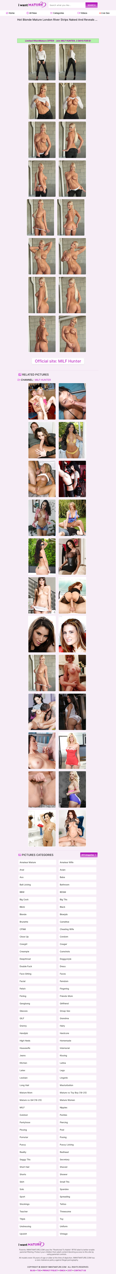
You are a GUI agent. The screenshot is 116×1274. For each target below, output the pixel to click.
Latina (63, 1063)
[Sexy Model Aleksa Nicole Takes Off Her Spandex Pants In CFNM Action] (42, 634)
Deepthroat (25, 959)
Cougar (63, 944)
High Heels (25, 1040)
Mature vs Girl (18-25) (31, 1100)
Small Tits (64, 1181)
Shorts (23, 1174)
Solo (22, 1189)
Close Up (24, 936)
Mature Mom (26, 1092)
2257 (69, 1270)
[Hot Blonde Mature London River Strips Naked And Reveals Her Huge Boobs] (42, 673)
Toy (61, 1219)
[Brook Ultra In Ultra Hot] (72, 828)
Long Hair (24, 1085)
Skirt (22, 1181)
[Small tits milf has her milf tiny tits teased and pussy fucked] (42, 440)
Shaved (63, 1167)
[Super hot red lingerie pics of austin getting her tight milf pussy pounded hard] (72, 634)
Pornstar (24, 1137)
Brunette (24, 921)
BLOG (32, 1270)
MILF (22, 1107)
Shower (63, 1174)
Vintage (64, 1233)
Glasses (24, 1011)
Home (11, 13)
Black (62, 907)
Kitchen (23, 1063)
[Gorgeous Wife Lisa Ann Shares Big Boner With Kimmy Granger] (42, 828)
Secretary (64, 1159)
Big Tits (63, 899)
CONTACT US (80, 1270)
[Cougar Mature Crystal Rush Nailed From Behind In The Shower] (42, 518)
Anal (22, 869)
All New (33, 13)
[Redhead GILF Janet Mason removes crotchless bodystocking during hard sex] (72, 595)
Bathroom (64, 884)
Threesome (65, 1211)
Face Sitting (25, 973)
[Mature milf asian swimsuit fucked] (72, 401)
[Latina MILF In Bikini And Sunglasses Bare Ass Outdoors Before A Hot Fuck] (42, 556)
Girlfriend (64, 1003)
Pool (62, 1129)
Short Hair (24, 1167)
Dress (63, 966)
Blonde (23, 914)
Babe (62, 877)
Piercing (64, 1122)
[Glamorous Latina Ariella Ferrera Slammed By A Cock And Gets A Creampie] (72, 556)
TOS (39, 1270)
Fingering (64, 988)
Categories (58, 13)
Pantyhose (25, 1122)
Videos (83, 13)
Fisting (23, 996)
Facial (22, 981)
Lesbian (23, 1077)
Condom (64, 936)
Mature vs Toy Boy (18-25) (73, 1092)
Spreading (65, 1196)
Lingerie (64, 1077)
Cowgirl (23, 944)
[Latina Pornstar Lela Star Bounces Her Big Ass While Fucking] (72, 712)
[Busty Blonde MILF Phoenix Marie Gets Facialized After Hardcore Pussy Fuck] (42, 789)
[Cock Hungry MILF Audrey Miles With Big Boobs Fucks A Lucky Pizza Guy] (42, 750)
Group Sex (65, 1011)
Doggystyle (65, 959)
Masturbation (66, 1085)
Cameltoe (64, 921)
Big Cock (24, 899)
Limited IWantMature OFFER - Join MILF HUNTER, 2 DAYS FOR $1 (58, 40)
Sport (22, 1196)
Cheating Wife (67, 929)
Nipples (63, 1107)
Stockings (25, 1204)
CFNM (23, 929)
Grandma (64, 1018)
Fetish (23, 988)
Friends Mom (66, 996)
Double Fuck (26, 966)
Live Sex (105, 13)
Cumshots (65, 951)
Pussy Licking (67, 1144)
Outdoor (24, 1115)
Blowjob (64, 914)
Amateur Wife (66, 862)
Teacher (24, 1211)
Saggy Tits (25, 1159)
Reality (23, 1152)
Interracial (65, 1048)
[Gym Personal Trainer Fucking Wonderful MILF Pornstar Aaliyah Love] (72, 789)
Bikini (22, 907)
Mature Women (67, 1100)
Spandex (64, 1189)
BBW (22, 892)
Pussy (23, 1144)
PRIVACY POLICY (50, 1270)
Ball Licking (25, 884)
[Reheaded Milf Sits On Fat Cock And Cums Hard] (72, 673)
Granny (23, 1025)
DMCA (63, 1270)
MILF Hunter (42, 379)
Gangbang (25, 1003)
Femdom (64, 981)
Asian (62, 869)
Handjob (24, 1033)
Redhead (64, 1152)
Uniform (64, 1226)
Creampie (24, 951)
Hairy (62, 1025)
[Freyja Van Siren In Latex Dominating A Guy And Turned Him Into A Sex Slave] (72, 479)
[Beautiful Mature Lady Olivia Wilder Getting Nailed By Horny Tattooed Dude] (42, 595)
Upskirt (23, 1233)
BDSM (63, 892)
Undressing (25, 1226)
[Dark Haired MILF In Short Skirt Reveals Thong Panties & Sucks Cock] (42, 712)
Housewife (25, 1048)
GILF (22, 1018)
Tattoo (63, 1204)
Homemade (65, 1040)
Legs (62, 1070)
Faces (63, 973)
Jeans (23, 1055)
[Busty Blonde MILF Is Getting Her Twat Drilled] (42, 479)
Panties (63, 1115)
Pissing (23, 1129)
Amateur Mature (28, 862)
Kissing (63, 1055)
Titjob (22, 1219)
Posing (63, 1137)
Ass (22, 877)
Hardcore (64, 1033)
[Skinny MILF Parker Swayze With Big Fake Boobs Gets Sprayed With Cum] (72, 750)
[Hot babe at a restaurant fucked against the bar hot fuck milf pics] (42, 401)
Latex (22, 1070)
